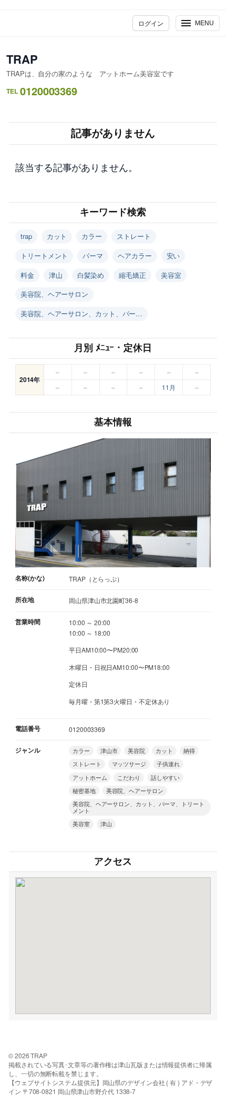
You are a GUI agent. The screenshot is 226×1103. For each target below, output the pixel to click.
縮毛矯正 (132, 275)
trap (26, 236)
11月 (169, 387)
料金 (27, 275)
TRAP (22, 59)
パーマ (93, 255)
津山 (56, 275)
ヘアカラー (135, 255)
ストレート (134, 236)
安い (173, 255)
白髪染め (91, 275)
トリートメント (44, 255)
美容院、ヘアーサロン (54, 294)
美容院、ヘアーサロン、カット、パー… (81, 313)
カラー (91, 236)
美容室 (171, 275)
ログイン (150, 22)
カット (57, 236)
